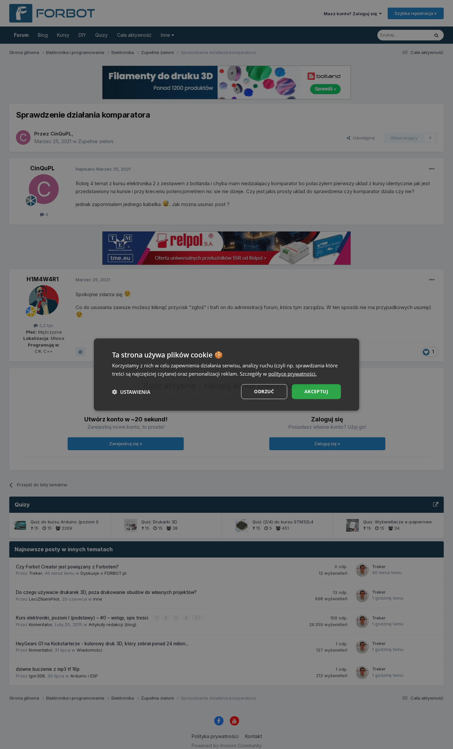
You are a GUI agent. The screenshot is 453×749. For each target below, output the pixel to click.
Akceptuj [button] (316, 391)
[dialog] (226, 374)
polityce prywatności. (292, 373)
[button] (131, 391)
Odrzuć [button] (264, 391)
